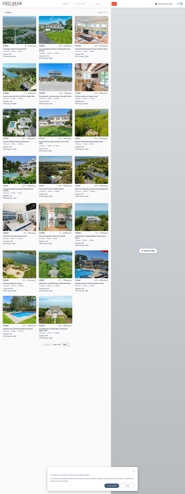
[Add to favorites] (33, 18)
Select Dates (81, 4)
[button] (148, 251)
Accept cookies (111, 485)
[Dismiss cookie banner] (134, 471)
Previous (47, 344)
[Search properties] (114, 4)
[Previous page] (96, 12)
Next (65, 344)
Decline (127, 485)
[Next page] (107, 12)
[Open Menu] (179, 4)
